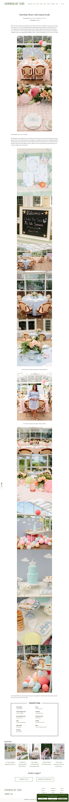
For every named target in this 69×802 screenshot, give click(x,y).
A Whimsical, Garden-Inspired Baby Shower (22, 764)
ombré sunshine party (51, 32)
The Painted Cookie (39, 722)
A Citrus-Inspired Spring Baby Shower (10, 763)
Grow (62, 790)
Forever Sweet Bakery (21, 722)
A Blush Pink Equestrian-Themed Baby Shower (59, 764)
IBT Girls (44, 18)
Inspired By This (14, 4)
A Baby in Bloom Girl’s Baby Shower (47, 763)
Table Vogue (38, 717)
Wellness (61, 792)
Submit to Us (23, 779)
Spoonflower (19, 731)
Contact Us (44, 792)
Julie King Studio (39, 713)
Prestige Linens (19, 717)
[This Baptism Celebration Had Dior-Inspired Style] (34, 751)
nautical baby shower (15, 30)
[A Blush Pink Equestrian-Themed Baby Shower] (58, 751)
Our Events (53, 788)
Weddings (53, 790)
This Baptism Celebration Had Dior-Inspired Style (34, 764)
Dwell (53, 792)
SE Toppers (19, 727)
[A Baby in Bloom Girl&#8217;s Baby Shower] (46, 751)
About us (44, 788)
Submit (43, 790)
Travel (61, 788)
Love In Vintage (20, 27)
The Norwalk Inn (39, 708)
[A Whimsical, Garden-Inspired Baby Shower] (22, 751)
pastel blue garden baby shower (18, 697)
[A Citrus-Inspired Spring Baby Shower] (10, 751)
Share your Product (45, 779)
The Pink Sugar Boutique (41, 727)
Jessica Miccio (33, 18)
